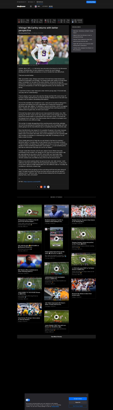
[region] (56, 401)
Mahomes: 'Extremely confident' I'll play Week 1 (83, 31)
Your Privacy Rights (78, 406)
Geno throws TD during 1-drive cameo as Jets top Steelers (29, 318)
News (51, 6)
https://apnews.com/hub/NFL (32, 181)
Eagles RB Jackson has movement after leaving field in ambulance (83, 44)
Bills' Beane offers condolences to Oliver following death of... (28, 270)
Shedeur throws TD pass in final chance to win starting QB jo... (83, 220)
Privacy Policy (55, 406)
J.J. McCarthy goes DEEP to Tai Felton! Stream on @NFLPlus (83, 268)
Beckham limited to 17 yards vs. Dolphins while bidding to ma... (54, 220)
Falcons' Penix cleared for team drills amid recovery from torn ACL (82, 40)
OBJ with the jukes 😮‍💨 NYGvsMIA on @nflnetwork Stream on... (28, 246)
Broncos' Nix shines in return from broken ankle (82, 294)
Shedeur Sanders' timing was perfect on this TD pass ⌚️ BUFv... (82, 243)
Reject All (77, 402)
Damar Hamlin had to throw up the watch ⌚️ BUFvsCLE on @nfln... (54, 252)
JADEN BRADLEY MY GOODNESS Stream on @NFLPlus (55, 278)
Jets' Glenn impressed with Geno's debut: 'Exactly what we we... (55, 303)
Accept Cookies (78, 398)
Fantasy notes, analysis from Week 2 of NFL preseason (83, 48)
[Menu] (30, 6)
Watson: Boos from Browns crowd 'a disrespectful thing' (82, 36)
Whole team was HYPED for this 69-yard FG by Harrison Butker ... (28, 220)
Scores (45, 6)
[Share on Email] (48, 187)
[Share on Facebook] (45, 187)
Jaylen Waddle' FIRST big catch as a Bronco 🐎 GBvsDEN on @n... (55, 326)
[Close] (86, 395)
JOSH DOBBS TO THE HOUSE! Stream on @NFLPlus (29, 293)
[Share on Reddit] (41, 187)
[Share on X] (37, 187)
